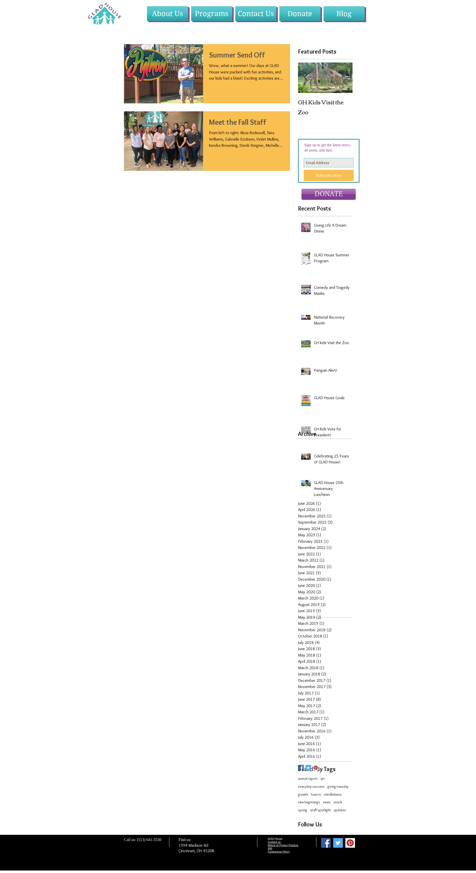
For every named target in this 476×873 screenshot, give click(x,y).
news (326, 802)
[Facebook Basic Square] (301, 768)
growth (303, 794)
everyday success (311, 786)
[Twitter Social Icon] (308, 768)
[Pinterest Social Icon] (316, 768)
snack (337, 802)
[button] (168, 13)
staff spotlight (320, 810)
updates (340, 810)
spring (302, 810)
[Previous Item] (306, 78)
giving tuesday (338, 786)
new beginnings (309, 802)
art (323, 778)
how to (316, 794)
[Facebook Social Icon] (326, 843)
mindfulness (333, 794)
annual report (308, 778)
